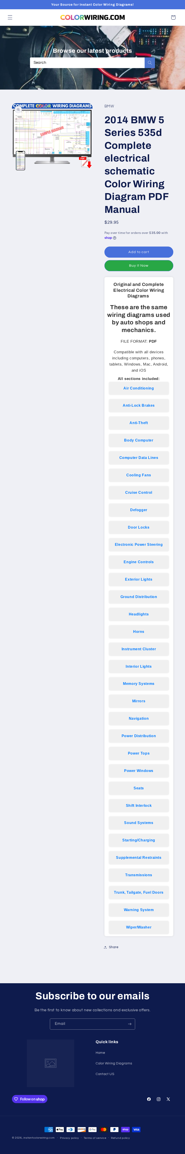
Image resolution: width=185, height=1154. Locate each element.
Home (100, 1052)
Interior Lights (139, 666)
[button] (10, 17)
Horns (138, 632)
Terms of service (95, 1138)
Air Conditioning (138, 388)
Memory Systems (139, 684)
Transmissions (138, 875)
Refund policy (120, 1138)
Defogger (138, 510)
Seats (139, 788)
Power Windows (138, 771)
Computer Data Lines (138, 458)
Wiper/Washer (139, 927)
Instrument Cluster (139, 649)
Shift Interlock (139, 805)
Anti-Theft (139, 423)
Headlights (139, 614)
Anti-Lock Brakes (139, 405)
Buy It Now (139, 265)
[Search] (150, 62)
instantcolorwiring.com (38, 1138)
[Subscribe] (130, 1024)
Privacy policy (69, 1138)
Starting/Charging (138, 840)
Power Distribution (139, 736)
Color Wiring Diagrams (114, 1063)
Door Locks (138, 527)
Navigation (139, 718)
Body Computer (138, 440)
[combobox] (92, 62)
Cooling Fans (138, 475)
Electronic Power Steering (139, 544)
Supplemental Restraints (139, 858)
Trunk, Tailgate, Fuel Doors (139, 892)
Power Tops (139, 753)
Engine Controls (139, 562)
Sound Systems (138, 823)
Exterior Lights (138, 579)
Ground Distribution (138, 597)
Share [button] (113, 947)
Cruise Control (138, 492)
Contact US (105, 1074)
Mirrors (138, 701)
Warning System (139, 910)
